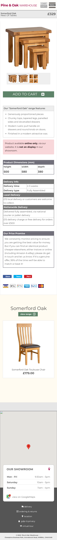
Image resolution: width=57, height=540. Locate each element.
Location (28, 516)
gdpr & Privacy (27, 521)
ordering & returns (28, 511)
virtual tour (27, 526)
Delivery (28, 506)
